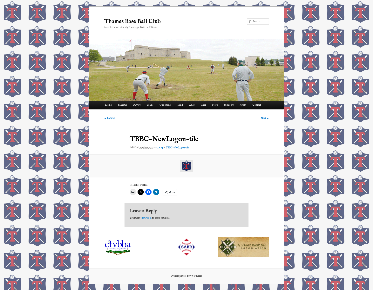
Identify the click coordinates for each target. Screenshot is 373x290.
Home (108, 105)
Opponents (165, 105)
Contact (256, 105)
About (243, 105)
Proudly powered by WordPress (186, 275)
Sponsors (229, 105)
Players (137, 105)
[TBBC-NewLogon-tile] (187, 166)
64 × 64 (159, 147)
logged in (147, 217)
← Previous (109, 118)
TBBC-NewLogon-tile (177, 147)
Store (215, 105)
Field (180, 105)
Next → (265, 118)
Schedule (122, 105)
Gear (203, 105)
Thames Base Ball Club (132, 21)
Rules (192, 105)
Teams (150, 105)
